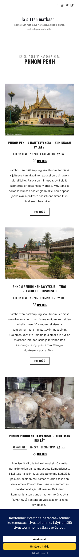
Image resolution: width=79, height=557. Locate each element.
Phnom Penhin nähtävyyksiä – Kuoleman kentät (39, 438)
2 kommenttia (48, 447)
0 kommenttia (47, 154)
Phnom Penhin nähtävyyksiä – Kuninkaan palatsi (39, 145)
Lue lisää (39, 211)
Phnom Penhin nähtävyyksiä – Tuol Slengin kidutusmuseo (39, 289)
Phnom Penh (20, 154)
